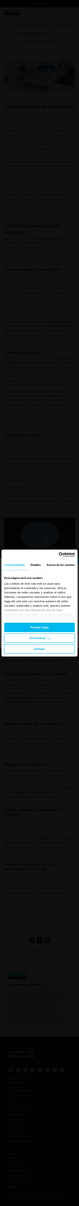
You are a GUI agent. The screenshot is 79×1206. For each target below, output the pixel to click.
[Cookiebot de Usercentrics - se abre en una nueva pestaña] (59, 554)
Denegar (39, 648)
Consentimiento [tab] (14, 564)
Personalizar (37, 638)
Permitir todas (39, 627)
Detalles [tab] (35, 564)
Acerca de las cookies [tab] (60, 564)
